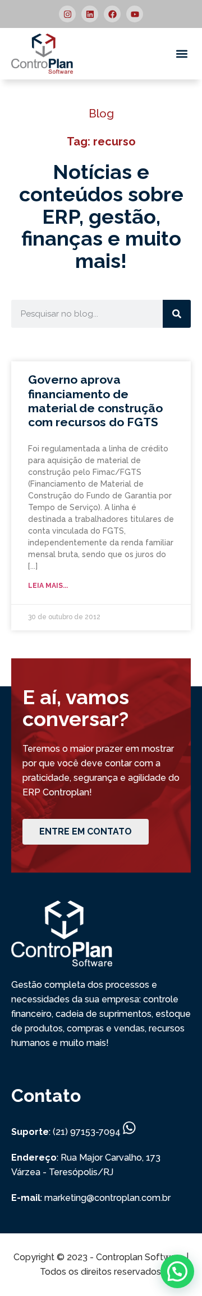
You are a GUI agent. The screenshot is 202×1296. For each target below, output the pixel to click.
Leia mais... (48, 586)
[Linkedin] (89, 14)
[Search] (177, 314)
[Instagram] (67, 14)
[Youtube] (134, 14)
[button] (181, 54)
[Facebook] (112, 14)
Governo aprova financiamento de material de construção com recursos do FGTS (95, 401)
